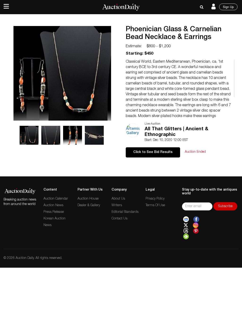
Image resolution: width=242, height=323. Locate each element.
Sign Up (228, 6)
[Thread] (186, 230)
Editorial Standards (125, 212)
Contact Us (119, 218)
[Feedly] (186, 236)
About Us (118, 199)
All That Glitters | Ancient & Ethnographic (176, 132)
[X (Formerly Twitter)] (185, 225)
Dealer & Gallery (89, 205)
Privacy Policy (155, 199)
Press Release (53, 212)
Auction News (53, 205)
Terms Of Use (155, 205)
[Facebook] (196, 219)
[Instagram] (196, 225)
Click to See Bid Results (153, 152)
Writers (117, 205)
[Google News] (186, 219)
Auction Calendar (55, 199)
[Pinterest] (196, 230)
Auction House (88, 199)
